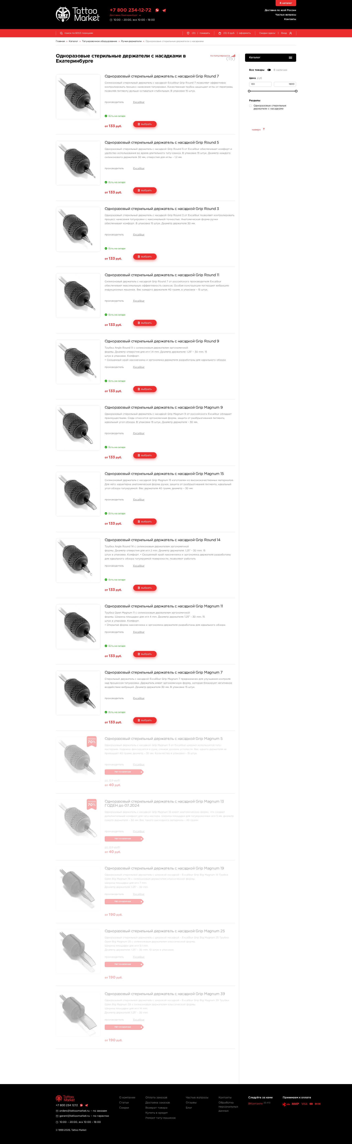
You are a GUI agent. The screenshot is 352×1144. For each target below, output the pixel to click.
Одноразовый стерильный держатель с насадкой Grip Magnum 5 (164, 738)
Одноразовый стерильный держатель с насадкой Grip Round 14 (162, 540)
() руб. (229, 33)
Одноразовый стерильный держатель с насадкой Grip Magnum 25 (165, 931)
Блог (189, 1108)
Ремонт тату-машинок (160, 1118)
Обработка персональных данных (228, 1107)
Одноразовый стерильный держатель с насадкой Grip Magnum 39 (165, 994)
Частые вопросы (285, 15)
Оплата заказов (156, 1098)
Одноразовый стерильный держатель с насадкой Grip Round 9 (162, 341)
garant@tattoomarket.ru (74, 1116)
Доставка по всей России (280, 10)
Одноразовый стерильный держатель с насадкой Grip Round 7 (162, 76)
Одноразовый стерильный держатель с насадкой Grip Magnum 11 (164, 606)
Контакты (290, 19)
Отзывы (191, 1103)
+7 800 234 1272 (67, 1105)
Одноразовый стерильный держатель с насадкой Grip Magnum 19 (164, 868)
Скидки (124, 1108)
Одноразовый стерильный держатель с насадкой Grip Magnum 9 (164, 407)
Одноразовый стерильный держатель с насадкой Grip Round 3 (162, 209)
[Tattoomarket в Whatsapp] (157, 10)
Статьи (124, 1103)
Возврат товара (156, 1108)
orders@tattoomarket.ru (74, 1111)
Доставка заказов (157, 1103)
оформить (245, 33)
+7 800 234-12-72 (130, 10)
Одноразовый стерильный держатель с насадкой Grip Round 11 (162, 275)
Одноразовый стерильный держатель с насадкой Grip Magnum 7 (164, 672)
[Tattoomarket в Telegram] (164, 10)
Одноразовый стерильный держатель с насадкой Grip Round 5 (162, 142)
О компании (127, 1098)
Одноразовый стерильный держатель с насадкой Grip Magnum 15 (164, 473)
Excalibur (138, 102)
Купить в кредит (156, 1113)
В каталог (286, 3)
